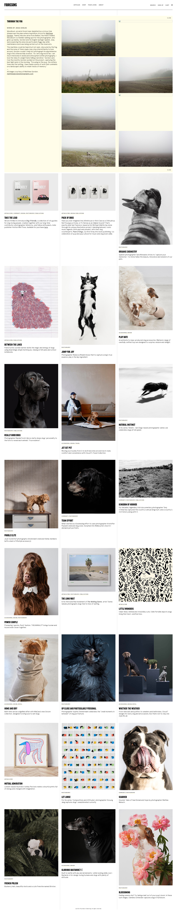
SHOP (84, 5)
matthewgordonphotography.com (20, 74)
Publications (39, 213)
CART (167, 5)
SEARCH (153, 5)
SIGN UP (160, 5)
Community (16, 213)
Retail (20, 704)
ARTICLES (77, 5)
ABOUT (101, 5)
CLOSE (169, 18)
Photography (30, 213)
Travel (77, 443)
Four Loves (92, 5)
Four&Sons (32, 4)
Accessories (123, 332)
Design (23, 213)
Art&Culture (8, 213)
